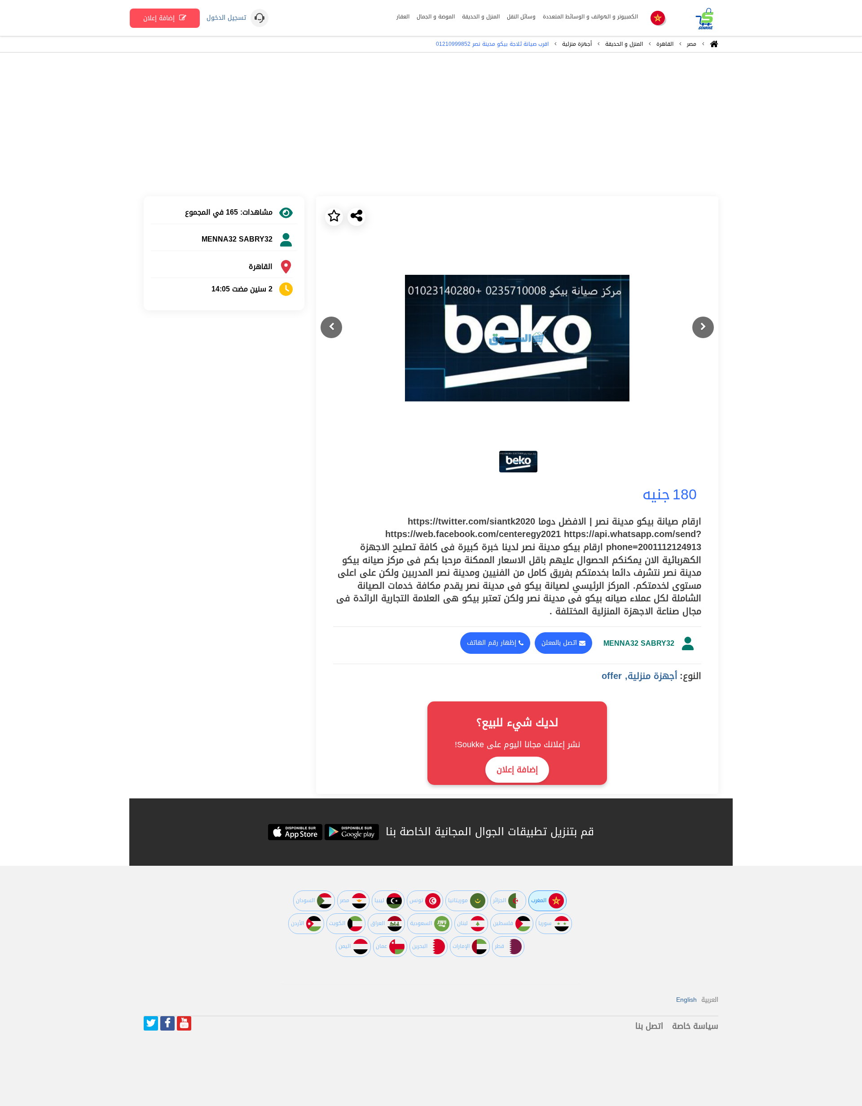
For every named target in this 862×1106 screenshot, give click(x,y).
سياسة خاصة (695, 1026)
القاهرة (664, 44)
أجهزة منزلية (577, 44)
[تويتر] (151, 1023)
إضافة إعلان (160, 18)
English (686, 1000)
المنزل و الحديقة (624, 44)
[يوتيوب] (184, 1023)
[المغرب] (658, 19)
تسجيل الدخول (226, 17)
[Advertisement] (431, 124)
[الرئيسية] (714, 46)
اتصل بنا (649, 1026)
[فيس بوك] (167, 1023)
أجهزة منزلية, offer (639, 675)
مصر (691, 44)
